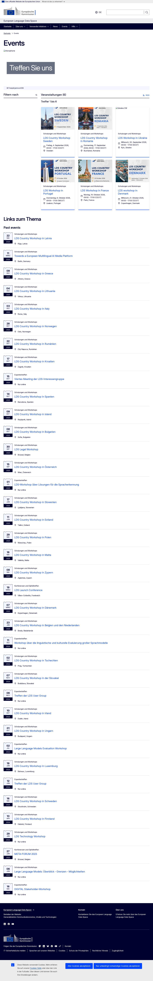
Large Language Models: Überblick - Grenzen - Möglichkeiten (49, 871)
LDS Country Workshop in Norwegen (35, 326)
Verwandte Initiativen (37, 26)
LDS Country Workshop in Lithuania (34, 291)
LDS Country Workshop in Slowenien (35, 502)
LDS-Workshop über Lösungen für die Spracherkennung (46, 484)
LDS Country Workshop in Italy (32, 308)
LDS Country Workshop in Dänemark (35, 607)
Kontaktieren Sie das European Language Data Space (95, 915)
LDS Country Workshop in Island (32, 414)
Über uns (19, 26)
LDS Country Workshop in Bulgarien (34, 431)
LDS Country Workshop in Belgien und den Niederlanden (46, 625)
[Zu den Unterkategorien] (25, 26)
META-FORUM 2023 (25, 853)
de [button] (100, 12)
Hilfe (73, 26)
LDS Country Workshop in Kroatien (34, 361)
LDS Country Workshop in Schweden (35, 801)
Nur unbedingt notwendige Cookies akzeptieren (118, 966)
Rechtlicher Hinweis (100, 951)
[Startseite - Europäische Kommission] (22, 11)
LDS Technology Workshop (29, 836)
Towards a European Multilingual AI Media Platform (43, 255)
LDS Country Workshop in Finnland (34, 818)
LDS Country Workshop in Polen (32, 537)
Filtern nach (11, 94)
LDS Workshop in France (95, 190)
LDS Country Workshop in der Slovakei (36, 678)
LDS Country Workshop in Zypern (33, 572)
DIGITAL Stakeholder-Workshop (32, 889)
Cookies (62, 951)
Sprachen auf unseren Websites (42, 951)
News (55, 26)
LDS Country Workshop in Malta (32, 554)
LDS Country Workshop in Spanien (34, 396)
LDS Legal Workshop (26, 449)
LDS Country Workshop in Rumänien (35, 343)
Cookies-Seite (35, 968)
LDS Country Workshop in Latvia (33, 238)
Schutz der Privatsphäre (78, 951)
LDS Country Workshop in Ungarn (33, 730)
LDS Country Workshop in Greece (33, 273)
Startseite (7, 26)
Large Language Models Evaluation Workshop (40, 748)
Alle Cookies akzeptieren (79, 966)
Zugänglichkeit (117, 951)
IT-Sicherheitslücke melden (15, 951)
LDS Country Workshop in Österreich (35, 467)
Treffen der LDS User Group (30, 695)
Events (64, 26)
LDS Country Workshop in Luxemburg (36, 766)
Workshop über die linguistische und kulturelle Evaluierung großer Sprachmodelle (61, 642)
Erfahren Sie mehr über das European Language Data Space (131, 915)
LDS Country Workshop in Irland (32, 713)
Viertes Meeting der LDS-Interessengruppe (39, 379)
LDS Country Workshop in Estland (33, 519)
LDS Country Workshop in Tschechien (36, 660)
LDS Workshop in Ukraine (132, 137)
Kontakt (68, 946)
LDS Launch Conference (28, 590)
